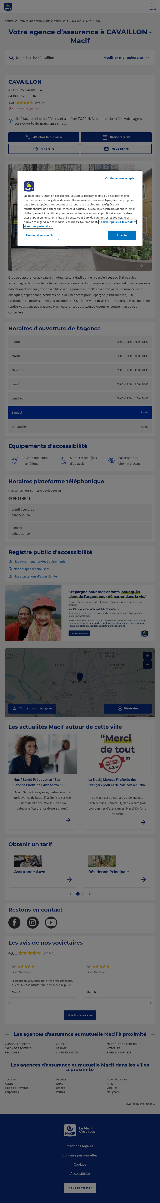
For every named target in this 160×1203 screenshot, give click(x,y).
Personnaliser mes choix (41, 235)
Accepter (122, 235)
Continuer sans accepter (120, 178)
